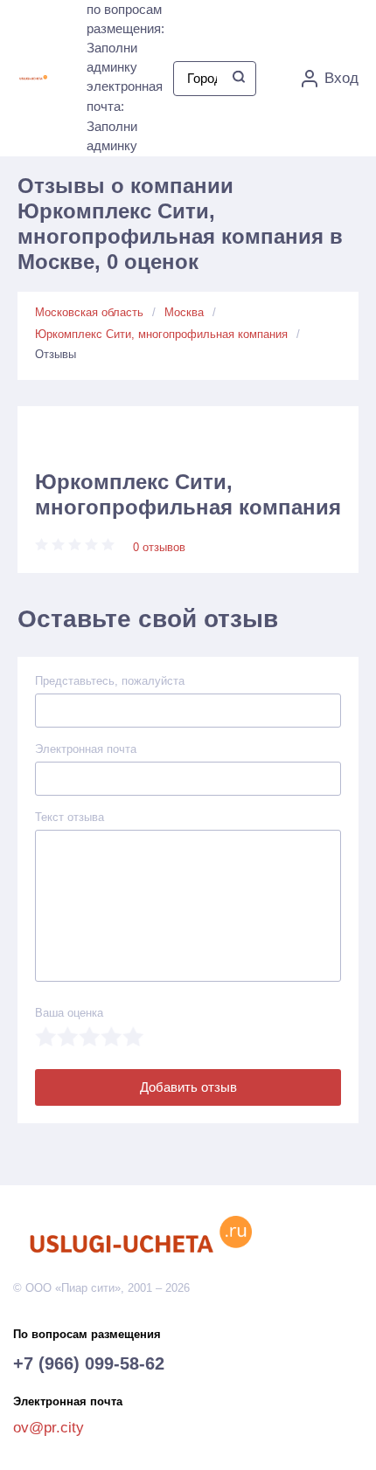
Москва (184, 312)
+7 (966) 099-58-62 (88, 1363)
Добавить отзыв (188, 1087)
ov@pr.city (48, 1427)
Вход (341, 78)
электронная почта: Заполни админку (125, 116)
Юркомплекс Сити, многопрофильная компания (161, 334)
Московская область (89, 312)
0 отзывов (159, 547)
